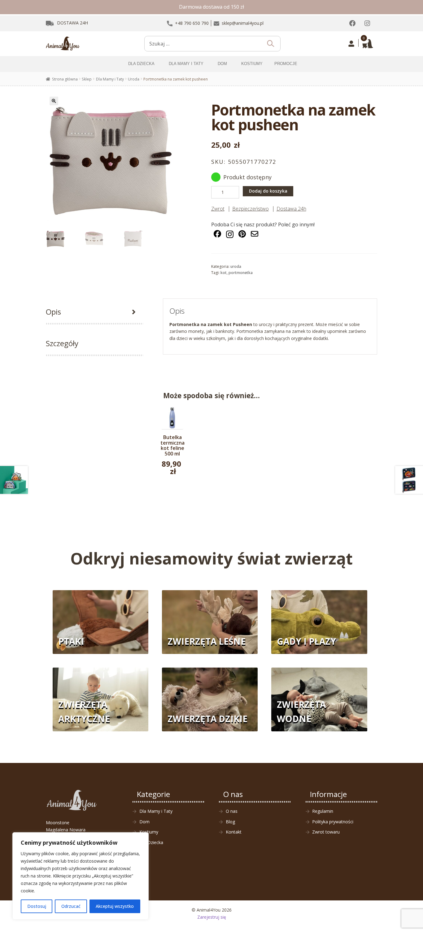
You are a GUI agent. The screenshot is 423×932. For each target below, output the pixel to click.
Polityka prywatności (332, 822)
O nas (232, 811)
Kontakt (234, 832)
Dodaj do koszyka (268, 191)
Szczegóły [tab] (62, 343)
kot (223, 272)
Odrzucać (71, 906)
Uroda (133, 79)
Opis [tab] (53, 312)
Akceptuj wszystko (115, 906)
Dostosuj (36, 906)
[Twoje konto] (351, 44)
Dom (144, 822)
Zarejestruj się (211, 917)
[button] (54, 101)
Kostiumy (148, 832)
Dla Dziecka (151, 842)
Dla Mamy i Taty (110, 79)
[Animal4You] (63, 44)
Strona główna (65, 79)
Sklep (87, 79)
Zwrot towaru (326, 832)
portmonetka (241, 272)
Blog (230, 822)
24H (72, 23)
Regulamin (322, 811)
